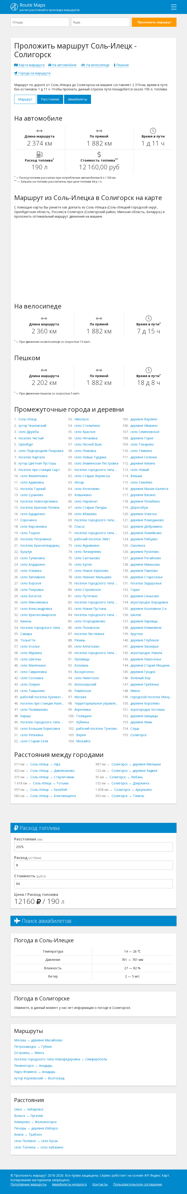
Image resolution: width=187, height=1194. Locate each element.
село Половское (87, 627)
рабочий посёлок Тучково (96, 728)
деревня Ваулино (143, 419)
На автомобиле (64, 65)
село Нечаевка (85, 438)
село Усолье (30, 646)
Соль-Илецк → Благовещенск (53, 796)
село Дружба (28, 432)
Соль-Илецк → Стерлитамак (52, 777)
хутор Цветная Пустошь (37, 463)
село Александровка (36, 608)
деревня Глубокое (144, 640)
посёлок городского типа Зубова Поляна (96, 533)
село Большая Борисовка (40, 728)
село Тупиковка (32, 558)
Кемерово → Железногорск (35, 1122)
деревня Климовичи (145, 627)
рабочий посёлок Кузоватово (42, 697)
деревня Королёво (145, 703)
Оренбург (25, 444)
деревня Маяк (141, 722)
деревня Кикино (142, 463)
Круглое (136, 634)
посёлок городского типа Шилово (96, 602)
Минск (135, 691)
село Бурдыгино (32, 514)
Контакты (100, 1184)
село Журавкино (86, 545)
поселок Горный (33, 488)
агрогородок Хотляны (147, 709)
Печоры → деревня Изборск (36, 1128)
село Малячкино (33, 665)
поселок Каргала (31, 457)
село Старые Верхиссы (92, 476)
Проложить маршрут (154, 22)
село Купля (83, 564)
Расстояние (50, 99)
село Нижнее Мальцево (93, 577)
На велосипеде (97, 65)
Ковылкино (83, 495)
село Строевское (87, 589)
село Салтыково (87, 558)
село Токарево (142, 444)
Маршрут (25, 99)
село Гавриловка (33, 672)
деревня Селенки (143, 457)
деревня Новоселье (145, 659)
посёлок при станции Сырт (39, 469)
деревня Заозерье (144, 646)
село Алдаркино (32, 564)
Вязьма (136, 476)
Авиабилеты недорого (69, 1184)
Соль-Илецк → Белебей (48, 789)
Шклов (135, 615)
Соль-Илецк (27, 419)
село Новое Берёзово (91, 570)
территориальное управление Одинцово (96, 703)
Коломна (81, 665)
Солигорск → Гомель (128, 796)
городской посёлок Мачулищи (151, 697)
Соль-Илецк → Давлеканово (52, 770)
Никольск (81, 419)
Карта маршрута (31, 65)
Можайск (83, 741)
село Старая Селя (34, 741)
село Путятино (86, 596)
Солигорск (138, 735)
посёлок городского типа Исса (96, 469)
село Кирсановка (33, 526)
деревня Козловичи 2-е (148, 608)
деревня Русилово (144, 551)
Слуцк (134, 728)
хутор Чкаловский (32, 425)
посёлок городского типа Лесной (96, 615)
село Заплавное (32, 577)
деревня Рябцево (144, 539)
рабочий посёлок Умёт (92, 539)
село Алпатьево (86, 646)
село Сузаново (31, 495)
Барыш (25, 716)
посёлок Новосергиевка (39, 501)
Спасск (79, 526)
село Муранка (31, 653)
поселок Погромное (36, 539)
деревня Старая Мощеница (151, 665)
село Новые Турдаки (90, 457)
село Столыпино (87, 425)
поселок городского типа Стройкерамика (42, 627)
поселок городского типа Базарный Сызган (42, 722)
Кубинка (82, 722)
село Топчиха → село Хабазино (38, 1147)
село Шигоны (30, 659)
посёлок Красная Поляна (39, 507)
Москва (80, 697)
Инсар (79, 482)
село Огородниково (89, 621)
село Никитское (86, 678)
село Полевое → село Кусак (36, 1141)
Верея (81, 735)
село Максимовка (34, 602)
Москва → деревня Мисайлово (38, 1040)
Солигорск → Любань (126, 777)
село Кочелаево (87, 488)
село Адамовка (32, 482)
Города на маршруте (34, 73)
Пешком (122, 65)
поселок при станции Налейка (42, 703)
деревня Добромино (146, 526)
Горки (135, 589)
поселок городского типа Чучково (96, 583)
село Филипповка (33, 476)
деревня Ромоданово (147, 520)
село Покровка (32, 589)
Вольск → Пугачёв (28, 1115)
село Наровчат (86, 501)
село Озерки (30, 684)
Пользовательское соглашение (137, 1184)
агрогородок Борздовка (149, 602)
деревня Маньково (145, 564)
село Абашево (85, 514)
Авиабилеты (77, 99)
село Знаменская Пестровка (96, 463)
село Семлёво (141, 482)
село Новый (139, 469)
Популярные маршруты (28, 1184)
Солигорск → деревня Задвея (134, 770)
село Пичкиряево (87, 551)
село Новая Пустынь (90, 608)
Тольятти (27, 640)
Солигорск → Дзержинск (131, 783)
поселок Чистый (31, 438)
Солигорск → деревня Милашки (136, 764)
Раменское (82, 691)
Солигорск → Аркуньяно (133, 789)
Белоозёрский (85, 684)
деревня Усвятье (143, 514)
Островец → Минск (29, 1053)
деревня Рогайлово (145, 558)
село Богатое (31, 596)
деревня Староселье (146, 577)
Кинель (25, 621)
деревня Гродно (143, 672)
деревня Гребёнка (144, 684)
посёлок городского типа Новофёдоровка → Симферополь (60, 1059)
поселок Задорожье (146, 583)
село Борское (31, 583)
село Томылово (32, 691)
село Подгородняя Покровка (40, 450)
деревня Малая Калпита (149, 488)
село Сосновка (31, 678)
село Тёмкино (141, 450)
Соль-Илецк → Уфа (45, 764)
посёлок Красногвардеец (39, 545)
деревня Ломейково (146, 533)
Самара (26, 634)
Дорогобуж (139, 507)
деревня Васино (143, 495)
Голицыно (84, 716)
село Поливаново (34, 709)
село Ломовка (85, 450)
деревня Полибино (145, 501)
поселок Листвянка (89, 634)
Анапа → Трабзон (28, 1134)
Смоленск (137, 545)
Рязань (79, 640)
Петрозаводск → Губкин (33, 1046)
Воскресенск (84, 672)
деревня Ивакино (144, 425)
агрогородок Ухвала (146, 653)
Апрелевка (82, 709)
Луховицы (81, 659)
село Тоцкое (30, 533)
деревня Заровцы (144, 621)
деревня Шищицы (144, 716)
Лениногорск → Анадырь (33, 1065)
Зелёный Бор (140, 678)
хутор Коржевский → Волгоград (39, 1078)
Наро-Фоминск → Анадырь (34, 1072)
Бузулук (26, 551)
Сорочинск (28, 520)
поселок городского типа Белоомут (96, 653)
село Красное (85, 432)
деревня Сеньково (144, 596)
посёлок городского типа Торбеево (96, 520)
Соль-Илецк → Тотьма (50, 783)
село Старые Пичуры (90, 507)
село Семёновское (144, 432)
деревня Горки (141, 438)
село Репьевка (31, 735)
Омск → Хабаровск (29, 1109)
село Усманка (31, 570)
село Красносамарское (38, 615)
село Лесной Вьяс (88, 444)
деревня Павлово (144, 570)
